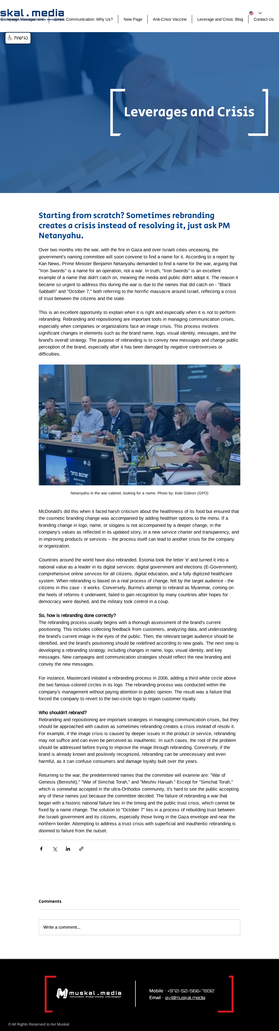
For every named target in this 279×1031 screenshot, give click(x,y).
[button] (18, 38)
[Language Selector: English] (255, 13)
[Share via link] (81, 848)
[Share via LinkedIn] (68, 848)
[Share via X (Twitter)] (54, 848)
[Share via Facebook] (41, 848)
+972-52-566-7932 (191, 990)
